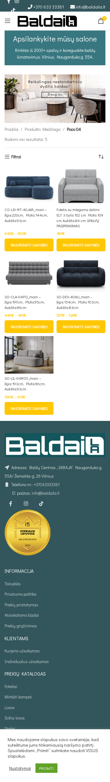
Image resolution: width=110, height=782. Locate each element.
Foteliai (11, 686)
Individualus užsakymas (27, 661)
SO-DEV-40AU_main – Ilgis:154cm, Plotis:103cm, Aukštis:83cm (78, 302)
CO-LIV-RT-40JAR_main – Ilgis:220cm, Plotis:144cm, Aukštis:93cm (26, 215)
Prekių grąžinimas (21, 626)
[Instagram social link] (26, 503)
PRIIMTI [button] (46, 768)
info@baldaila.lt (90, 7)
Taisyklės (13, 583)
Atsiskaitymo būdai (22, 615)
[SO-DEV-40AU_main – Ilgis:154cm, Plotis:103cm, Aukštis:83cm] (81, 273)
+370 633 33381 (48, 7)
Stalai (10, 728)
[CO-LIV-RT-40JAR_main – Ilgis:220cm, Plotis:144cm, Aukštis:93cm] (29, 186)
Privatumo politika (20, 594)
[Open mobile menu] (8, 21)
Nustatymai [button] (20, 768)
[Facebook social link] (11, 503)
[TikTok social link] (13, 10)
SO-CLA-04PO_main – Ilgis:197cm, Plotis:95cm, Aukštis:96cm (25, 302)
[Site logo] (47, 20)
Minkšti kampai (18, 697)
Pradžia (11, 129)
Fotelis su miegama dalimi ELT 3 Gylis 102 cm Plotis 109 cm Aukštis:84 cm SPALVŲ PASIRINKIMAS (80, 217)
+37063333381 (47, 484)
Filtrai (16, 157)
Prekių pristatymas (21, 605)
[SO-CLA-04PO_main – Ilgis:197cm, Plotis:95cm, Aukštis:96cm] (29, 273)
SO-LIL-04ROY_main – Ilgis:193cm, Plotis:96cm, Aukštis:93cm (25, 383)
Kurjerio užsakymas (22, 651)
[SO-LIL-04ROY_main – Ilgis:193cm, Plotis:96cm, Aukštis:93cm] (29, 355)
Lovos (10, 707)
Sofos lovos (15, 718)
